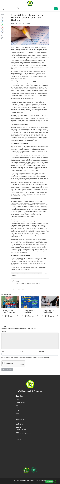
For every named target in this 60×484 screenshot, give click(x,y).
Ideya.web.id (32, 482)
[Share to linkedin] (2, 32)
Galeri (17, 405)
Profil (17, 399)
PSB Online (19, 408)
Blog (30, 23)
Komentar (4, 331)
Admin (13, 23)
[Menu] (3, 9)
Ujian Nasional (15, 273)
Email (22, 351)
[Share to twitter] (2, 20)
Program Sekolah (20, 402)
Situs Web (41, 351)
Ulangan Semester (36, 273)
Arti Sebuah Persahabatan (18, 289)
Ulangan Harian (25, 273)
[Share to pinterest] (2, 26)
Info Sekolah (19, 410)
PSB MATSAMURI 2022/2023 (28, 311)
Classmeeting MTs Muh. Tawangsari (9, 311)
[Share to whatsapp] (2, 23)
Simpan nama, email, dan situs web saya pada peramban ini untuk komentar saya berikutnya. (27, 357)
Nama (3, 351)
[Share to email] (2, 29)
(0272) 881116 (19, 424)
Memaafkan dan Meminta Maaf (48, 311)
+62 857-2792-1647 (21, 429)
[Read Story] (17, 315)
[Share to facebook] (2, 17)
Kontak (17, 413)
